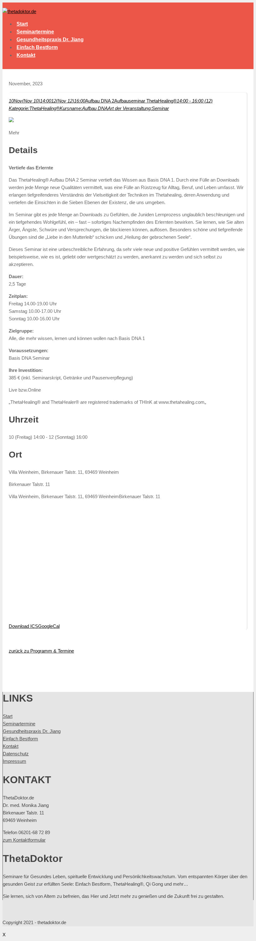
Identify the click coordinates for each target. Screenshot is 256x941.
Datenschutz (16, 753)
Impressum (14, 761)
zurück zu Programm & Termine (41, 650)
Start (22, 24)
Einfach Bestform (37, 47)
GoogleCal (49, 626)
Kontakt (26, 55)
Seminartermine (35, 31)
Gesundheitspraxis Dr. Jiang (50, 39)
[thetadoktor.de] (19, 11)
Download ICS (23, 626)
